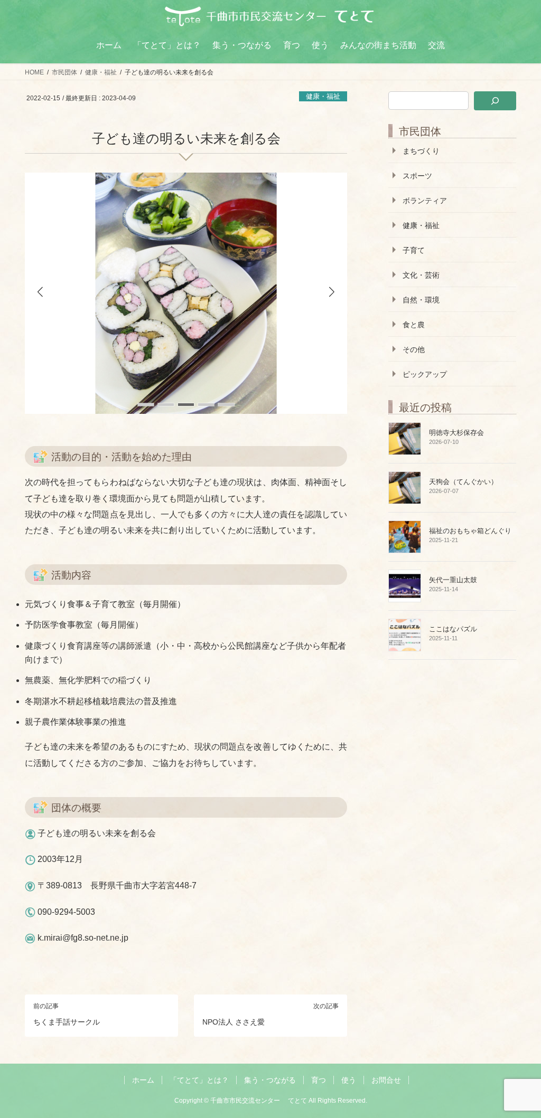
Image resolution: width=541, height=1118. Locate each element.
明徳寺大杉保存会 (456, 433)
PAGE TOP (518, 1074)
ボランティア (425, 200)
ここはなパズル (453, 629)
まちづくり (421, 151)
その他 (414, 349)
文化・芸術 (421, 275)
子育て (414, 250)
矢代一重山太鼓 (453, 580)
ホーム (143, 1080)
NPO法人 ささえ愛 (233, 1022)
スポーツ (417, 176)
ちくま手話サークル (66, 1022)
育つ (318, 1080)
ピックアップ (425, 374)
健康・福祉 (323, 96)
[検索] (495, 100)
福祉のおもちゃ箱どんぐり (470, 531)
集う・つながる (270, 1080)
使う (348, 1080)
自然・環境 (421, 300)
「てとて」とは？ (199, 1080)
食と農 (414, 324)
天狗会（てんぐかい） (463, 482)
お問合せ (386, 1080)
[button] (332, 291)
